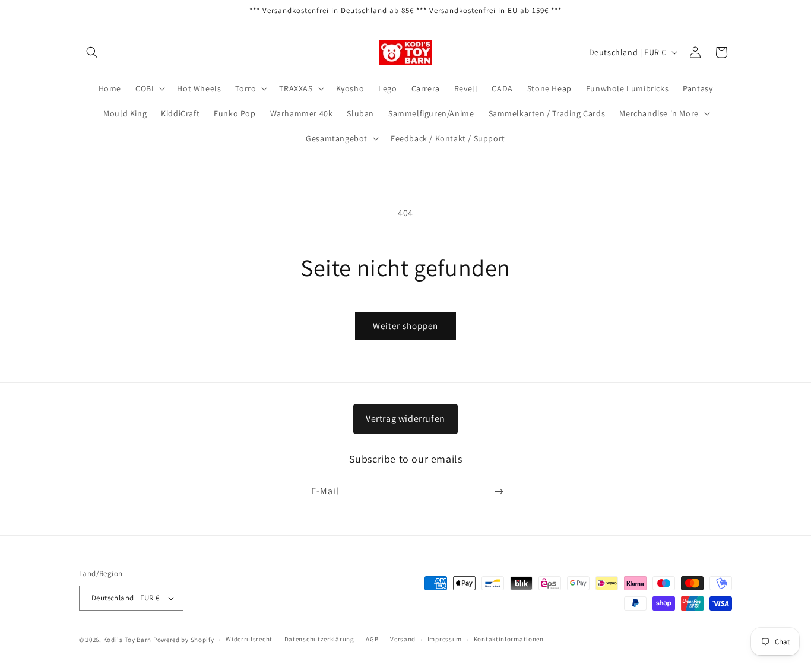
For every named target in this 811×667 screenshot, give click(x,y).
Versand (403, 639)
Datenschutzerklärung (319, 639)
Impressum (444, 639)
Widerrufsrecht (249, 639)
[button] (92, 52)
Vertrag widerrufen (405, 418)
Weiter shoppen (405, 325)
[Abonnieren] (499, 491)
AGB (372, 639)
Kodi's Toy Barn (127, 640)
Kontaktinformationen (509, 639)
